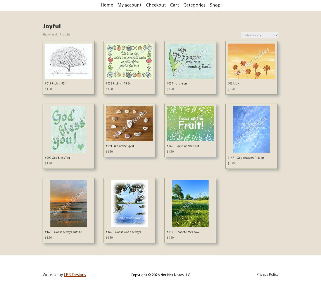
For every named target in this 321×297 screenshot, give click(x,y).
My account (129, 5)
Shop (215, 5)
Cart (174, 5)
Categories (194, 5)
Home (107, 5)
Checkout (156, 5)
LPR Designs (75, 275)
